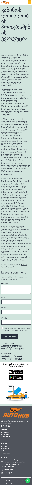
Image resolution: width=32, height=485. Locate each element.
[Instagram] (3, 426)
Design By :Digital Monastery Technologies (16, 483)
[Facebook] (1, 426)
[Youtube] (8, 426)
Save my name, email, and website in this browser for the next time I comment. (17, 329)
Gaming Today (12, 222)
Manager (24, 265)
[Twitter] (6, 426)
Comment (5, 283)
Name (3, 297)
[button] (27, 480)
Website (4, 318)
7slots (22, 260)
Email (3, 308)
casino (13, 267)
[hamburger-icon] (29, 2)
